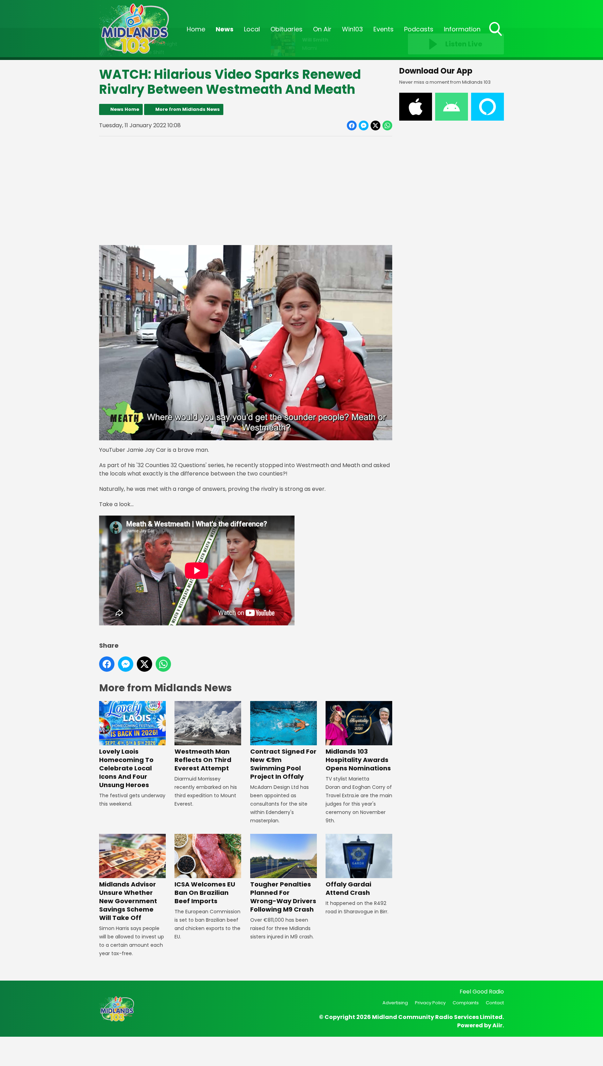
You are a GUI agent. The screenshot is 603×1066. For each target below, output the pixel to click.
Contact (495, 1002)
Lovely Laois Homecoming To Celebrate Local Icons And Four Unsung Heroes (126, 768)
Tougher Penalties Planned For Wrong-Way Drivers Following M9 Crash (283, 897)
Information (462, 29)
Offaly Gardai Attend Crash (348, 888)
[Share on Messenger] (363, 125)
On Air (322, 29)
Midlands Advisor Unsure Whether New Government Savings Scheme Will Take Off (128, 901)
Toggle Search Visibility (496, 36)
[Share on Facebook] (352, 125)
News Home (124, 109)
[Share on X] (375, 125)
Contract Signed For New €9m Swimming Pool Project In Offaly (283, 764)
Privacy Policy (430, 1002)
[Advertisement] (245, 190)
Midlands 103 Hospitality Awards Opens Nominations (358, 759)
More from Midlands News (187, 109)
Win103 (352, 29)
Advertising (395, 1002)
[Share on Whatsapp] (387, 125)
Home (196, 29)
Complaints (466, 1002)
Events (383, 29)
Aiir (497, 1025)
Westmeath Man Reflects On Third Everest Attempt (202, 759)
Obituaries (286, 29)
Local (252, 29)
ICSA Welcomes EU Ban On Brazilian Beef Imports (204, 892)
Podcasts (418, 29)
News (224, 29)
